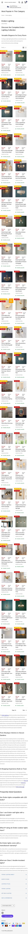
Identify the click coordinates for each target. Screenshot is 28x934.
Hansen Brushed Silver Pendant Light (21, 700)
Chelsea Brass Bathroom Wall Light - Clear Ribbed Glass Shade (21, 673)
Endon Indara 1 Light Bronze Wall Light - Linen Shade (6, 673)
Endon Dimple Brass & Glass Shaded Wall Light (6, 177)
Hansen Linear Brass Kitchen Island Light (20, 533)
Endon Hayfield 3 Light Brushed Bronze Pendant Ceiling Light (21, 261)
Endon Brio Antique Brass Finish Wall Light (20, 398)
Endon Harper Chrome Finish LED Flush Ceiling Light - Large (6, 645)
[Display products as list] (26, 47)
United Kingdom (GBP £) (6, 905)
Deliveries (23, 782)
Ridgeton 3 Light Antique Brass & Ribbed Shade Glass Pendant (21, 69)
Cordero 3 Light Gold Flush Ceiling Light (20, 151)
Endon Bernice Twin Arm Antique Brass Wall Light (6, 589)
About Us (26, 780)
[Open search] (19, 2)
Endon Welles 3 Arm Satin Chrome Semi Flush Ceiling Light (6, 562)
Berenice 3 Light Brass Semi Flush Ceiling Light (21, 177)
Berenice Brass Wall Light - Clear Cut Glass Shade (6, 151)
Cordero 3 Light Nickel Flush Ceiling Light (20, 123)
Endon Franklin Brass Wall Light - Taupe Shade (6, 700)
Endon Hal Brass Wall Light (6, 450)
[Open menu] (2, 2)
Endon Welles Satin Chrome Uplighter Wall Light (6, 317)
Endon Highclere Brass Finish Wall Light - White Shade (21, 645)
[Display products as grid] (23, 47)
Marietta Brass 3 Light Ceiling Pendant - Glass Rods (6, 124)
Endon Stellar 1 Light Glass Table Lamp (20, 424)
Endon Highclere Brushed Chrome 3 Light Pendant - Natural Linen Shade (21, 205)
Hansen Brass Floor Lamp (6, 423)
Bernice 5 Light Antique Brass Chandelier (6, 288)
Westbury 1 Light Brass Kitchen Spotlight (6, 505)
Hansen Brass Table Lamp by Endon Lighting (6, 398)
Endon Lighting (9, 15)
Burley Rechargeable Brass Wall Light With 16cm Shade (20, 317)
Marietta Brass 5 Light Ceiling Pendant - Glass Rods (21, 371)
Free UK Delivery (15, 7)
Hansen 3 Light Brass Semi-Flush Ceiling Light (6, 344)
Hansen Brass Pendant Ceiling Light (20, 233)
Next (24, 710)
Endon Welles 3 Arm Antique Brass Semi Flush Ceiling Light (5, 534)
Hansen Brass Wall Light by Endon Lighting (6, 95)
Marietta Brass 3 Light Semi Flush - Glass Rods (21, 450)
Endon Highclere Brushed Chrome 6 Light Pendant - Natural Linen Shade (6, 478)
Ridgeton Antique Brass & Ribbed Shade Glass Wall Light (21, 506)
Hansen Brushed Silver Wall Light (21, 344)
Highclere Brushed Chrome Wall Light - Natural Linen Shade (5, 69)
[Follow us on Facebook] (2, 913)
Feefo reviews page (20, 786)
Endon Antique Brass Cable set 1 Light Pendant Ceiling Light (6, 617)
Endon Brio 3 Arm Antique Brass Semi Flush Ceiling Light (20, 477)
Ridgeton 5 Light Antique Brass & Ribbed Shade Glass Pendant (21, 289)
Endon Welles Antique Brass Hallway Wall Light (6, 260)
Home (2, 15)
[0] (25, 2)
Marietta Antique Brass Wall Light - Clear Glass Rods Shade (6, 204)
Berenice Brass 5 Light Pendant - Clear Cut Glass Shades (21, 617)
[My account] (22, 2)
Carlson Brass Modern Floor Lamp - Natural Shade (6, 371)
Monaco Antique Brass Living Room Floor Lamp (21, 561)
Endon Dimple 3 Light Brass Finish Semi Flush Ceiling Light (6, 234)
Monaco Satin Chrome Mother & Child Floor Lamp (20, 590)
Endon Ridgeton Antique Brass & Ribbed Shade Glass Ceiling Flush (21, 96)
